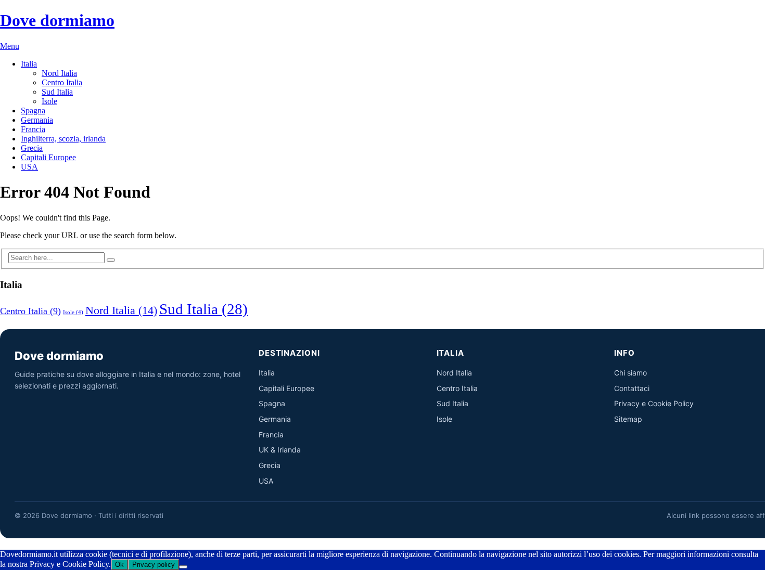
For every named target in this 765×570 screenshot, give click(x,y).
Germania (37, 119)
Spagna (33, 110)
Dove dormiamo (57, 20)
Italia (29, 63)
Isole (49, 101)
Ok (119, 564)
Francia (33, 129)
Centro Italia (62, 82)
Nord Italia (59, 73)
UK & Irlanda (280, 449)
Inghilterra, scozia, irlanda (63, 138)
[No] (183, 566)
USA (29, 166)
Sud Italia (57, 91)
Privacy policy (153, 564)
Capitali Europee (48, 157)
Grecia (32, 148)
